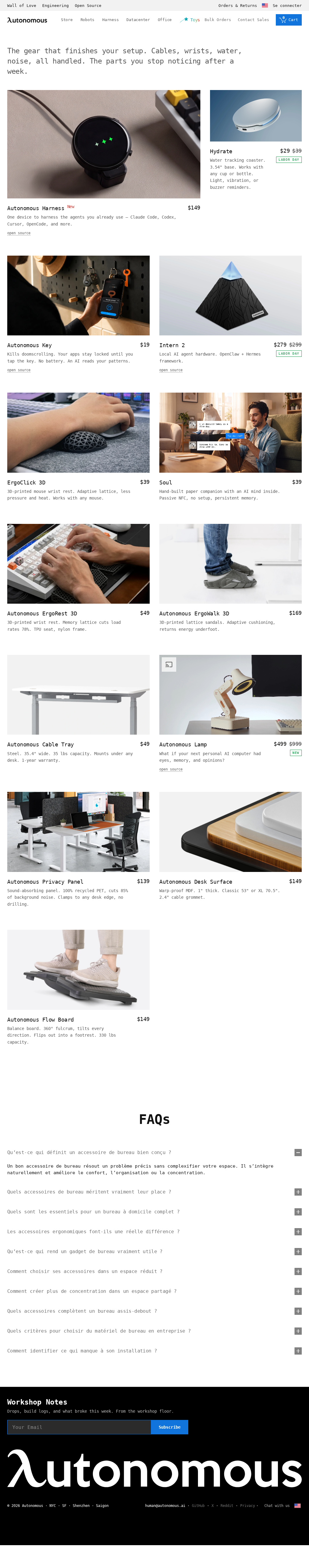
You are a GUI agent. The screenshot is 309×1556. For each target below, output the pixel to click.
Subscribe (169, 1427)
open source (18, 233)
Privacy (247, 1506)
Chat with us (277, 1506)
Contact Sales (253, 19)
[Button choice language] (265, 5)
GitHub (198, 1506)
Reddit (227, 1506)
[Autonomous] (27, 20)
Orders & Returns (237, 6)
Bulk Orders (218, 19)
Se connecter (287, 6)
